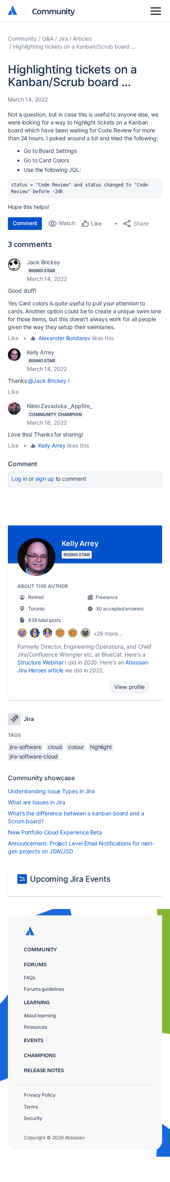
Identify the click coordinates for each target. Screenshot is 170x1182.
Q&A (47, 38)
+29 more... (108, 633)
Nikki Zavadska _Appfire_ (59, 406)
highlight (101, 746)
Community (53, 11)
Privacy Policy (40, 1095)
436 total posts (44, 620)
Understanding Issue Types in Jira (51, 791)
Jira (63, 38)
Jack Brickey (43, 262)
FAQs (29, 978)
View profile (129, 686)
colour (76, 746)
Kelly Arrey (40, 352)
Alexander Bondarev (64, 338)
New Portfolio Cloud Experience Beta (55, 832)
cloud (55, 746)
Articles (82, 38)
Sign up (44, 478)
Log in (19, 478)
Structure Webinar (40, 662)
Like (13, 338)
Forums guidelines (44, 989)
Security (33, 1118)
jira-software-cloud (33, 756)
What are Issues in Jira (36, 802)
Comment (25, 223)
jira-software (25, 746)
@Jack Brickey (47, 380)
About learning (40, 1015)
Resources (35, 1027)
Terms (31, 1107)
